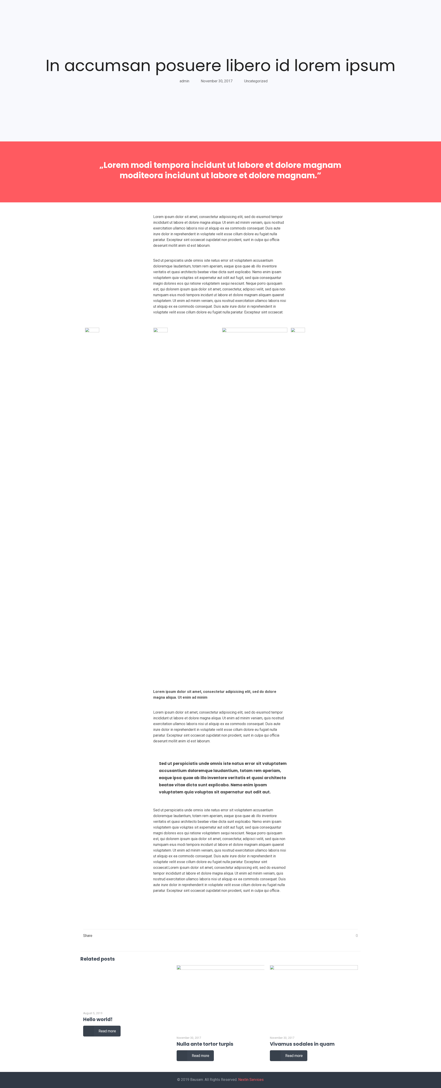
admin (184, 81)
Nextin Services (251, 1079)
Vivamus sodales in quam (302, 1044)
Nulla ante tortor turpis (205, 1044)
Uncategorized (256, 81)
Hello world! (98, 1019)
